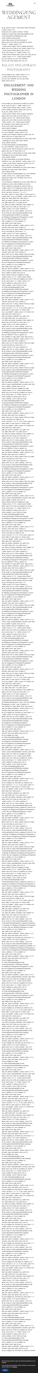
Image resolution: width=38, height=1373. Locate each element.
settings (14, 1367)
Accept (5, 1370)
